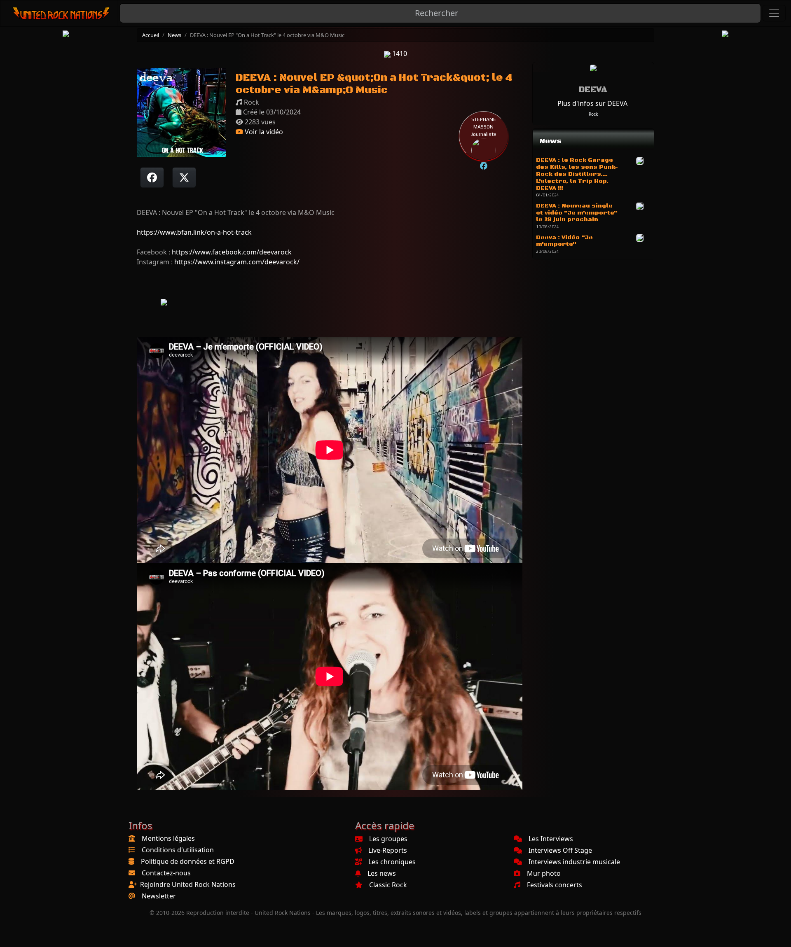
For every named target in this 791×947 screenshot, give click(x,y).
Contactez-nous (166, 872)
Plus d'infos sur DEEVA (592, 103)
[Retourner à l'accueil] (61, 13)
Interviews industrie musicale (574, 861)
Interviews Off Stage (560, 850)
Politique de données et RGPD (187, 861)
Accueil (150, 35)
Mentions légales (168, 838)
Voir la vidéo (263, 131)
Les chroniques (392, 861)
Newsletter (159, 895)
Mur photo (544, 873)
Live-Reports (387, 850)
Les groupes (388, 838)
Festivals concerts (554, 884)
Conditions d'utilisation (178, 849)
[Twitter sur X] (184, 177)
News (174, 35)
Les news (381, 873)
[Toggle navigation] (774, 13)
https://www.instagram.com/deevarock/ (237, 261)
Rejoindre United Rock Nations (188, 884)
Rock (593, 114)
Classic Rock (388, 884)
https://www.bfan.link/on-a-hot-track (194, 232)
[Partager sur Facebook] (152, 177)
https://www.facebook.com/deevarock (232, 252)
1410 (399, 53)
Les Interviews (551, 838)
